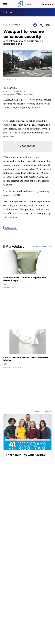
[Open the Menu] (4, 4)
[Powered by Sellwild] (47, 412)
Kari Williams (13, 88)
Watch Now (47, 4)
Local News (11, 24)
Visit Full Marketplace (42, 246)
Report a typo (10, 228)
